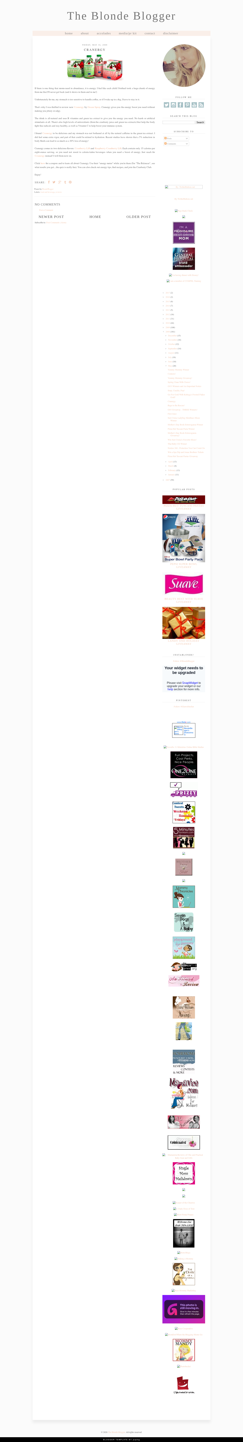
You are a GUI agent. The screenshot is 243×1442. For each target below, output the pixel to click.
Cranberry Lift (82, 148)
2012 (168, 314)
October (171, 344)
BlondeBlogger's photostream (188, 731)
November (173, 339)
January (171, 474)
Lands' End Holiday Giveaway (184, 642)
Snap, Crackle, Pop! (176, 390)
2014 (168, 305)
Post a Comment (46, 210)
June (170, 361)
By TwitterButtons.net (184, 198)
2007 (168, 479)
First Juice (172, 413)
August (171, 352)
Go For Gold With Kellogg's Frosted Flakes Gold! (186, 395)
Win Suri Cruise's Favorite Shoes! (182, 439)
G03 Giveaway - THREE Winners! (182, 409)
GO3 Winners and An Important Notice (184, 386)
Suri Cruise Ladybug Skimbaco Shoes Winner (184, 419)
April (170, 461)
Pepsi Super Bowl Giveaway (183, 565)
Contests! (172, 373)
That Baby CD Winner (177, 443)
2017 (168, 292)
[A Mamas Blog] (183, 1190)
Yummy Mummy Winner (178, 369)
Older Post (138, 217)
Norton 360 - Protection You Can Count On (186, 448)
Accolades (104, 33)
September (173, 348)
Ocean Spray (94, 107)
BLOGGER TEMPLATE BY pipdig (121, 1440)
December (172, 335)
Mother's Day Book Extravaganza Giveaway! (182, 434)
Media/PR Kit (128, 33)
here (43, 163)
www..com (184, 722)
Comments (171, 143)
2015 (168, 301)
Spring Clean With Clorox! (179, 382)
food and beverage (48, 192)
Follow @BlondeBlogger (183, 660)
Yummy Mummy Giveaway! (180, 377)
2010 (168, 322)
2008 (168, 331)
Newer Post (51, 217)
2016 (168, 296)
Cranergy (79, 107)
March (171, 465)
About (85, 33)
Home (69, 33)
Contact (150, 33)
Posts (169, 138)
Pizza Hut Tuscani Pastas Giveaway (183, 456)
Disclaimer (170, 33)
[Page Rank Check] (184, 210)
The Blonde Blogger (121, 15)
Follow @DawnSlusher (184, 706)
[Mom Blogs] (183, 1252)
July (170, 357)
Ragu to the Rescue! (176, 405)
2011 (168, 318)
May (170, 365)
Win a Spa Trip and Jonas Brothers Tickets (186, 452)
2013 (168, 309)
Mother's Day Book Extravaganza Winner (185, 424)
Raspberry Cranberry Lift (108, 148)
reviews (59, 192)
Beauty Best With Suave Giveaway (184, 600)
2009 (168, 327)
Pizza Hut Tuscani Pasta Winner (181, 428)
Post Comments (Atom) (56, 222)
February (172, 470)
